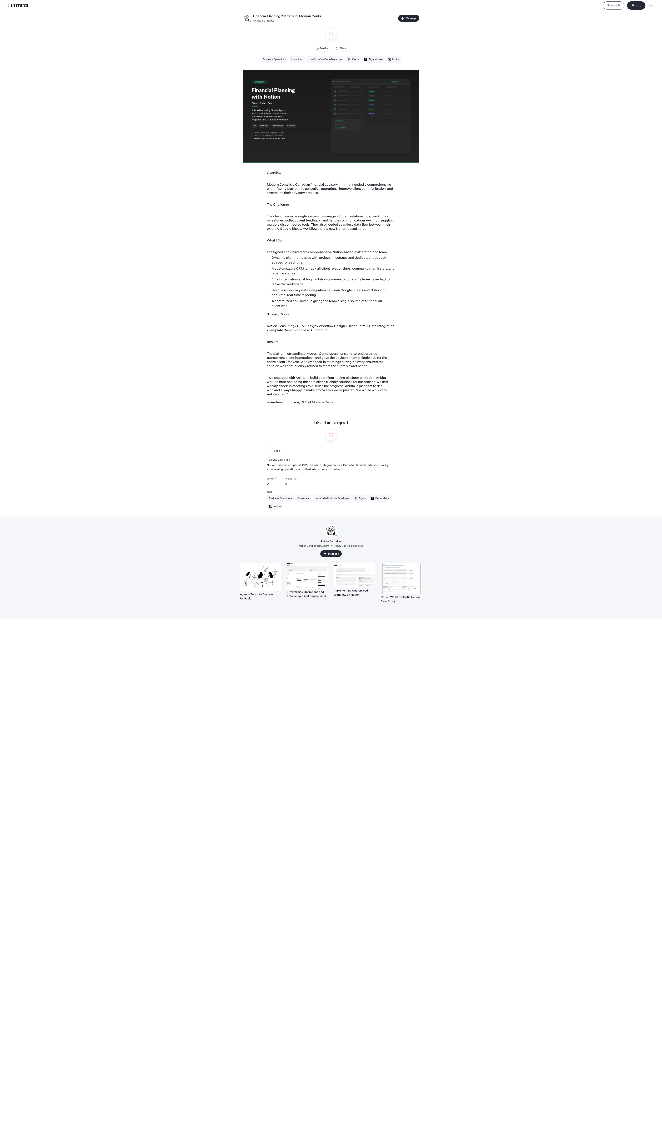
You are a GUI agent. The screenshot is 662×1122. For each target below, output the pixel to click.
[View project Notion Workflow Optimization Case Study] (401, 578)
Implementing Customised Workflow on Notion (351, 592)
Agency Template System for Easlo (256, 596)
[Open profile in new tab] (247, 18)
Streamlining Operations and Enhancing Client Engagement (306, 594)
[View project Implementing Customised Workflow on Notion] (354, 575)
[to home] (17, 5)
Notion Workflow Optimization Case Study (400, 599)
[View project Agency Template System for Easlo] (260, 577)
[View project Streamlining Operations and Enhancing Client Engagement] (307, 576)
